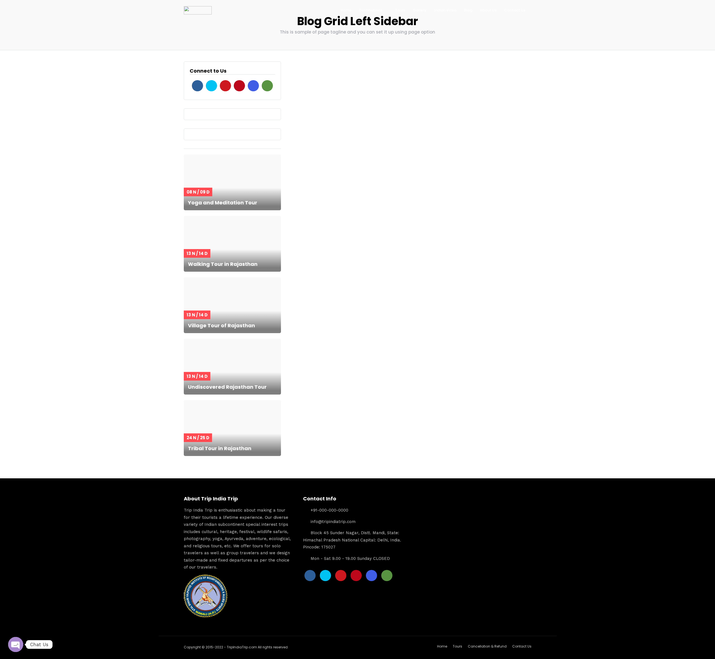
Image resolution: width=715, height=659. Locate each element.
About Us (488, 10)
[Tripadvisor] (267, 85)
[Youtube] (225, 85)
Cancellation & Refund (487, 646)
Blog (468, 10)
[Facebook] (197, 85)
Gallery (419, 10)
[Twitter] (211, 85)
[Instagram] (253, 85)
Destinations (370, 10)
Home (346, 10)
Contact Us (514, 10)
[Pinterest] (239, 85)
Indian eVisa (445, 10)
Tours (400, 10)
